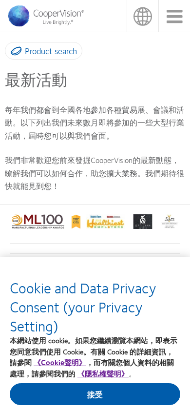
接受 (95, 394)
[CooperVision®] (48, 24)
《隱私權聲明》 (103, 373)
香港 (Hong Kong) (142, 16)
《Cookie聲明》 (60, 362)
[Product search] (13, 52)
